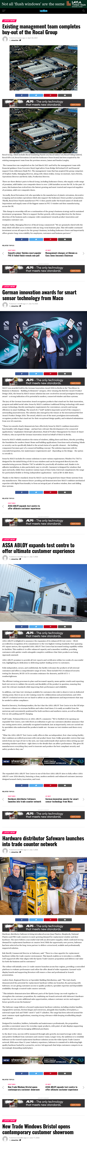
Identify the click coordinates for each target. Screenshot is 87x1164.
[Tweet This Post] (36, 95)
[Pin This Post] (50, 95)
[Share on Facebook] (22, 95)
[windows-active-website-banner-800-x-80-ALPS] (43, 106)
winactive (14, 40)
